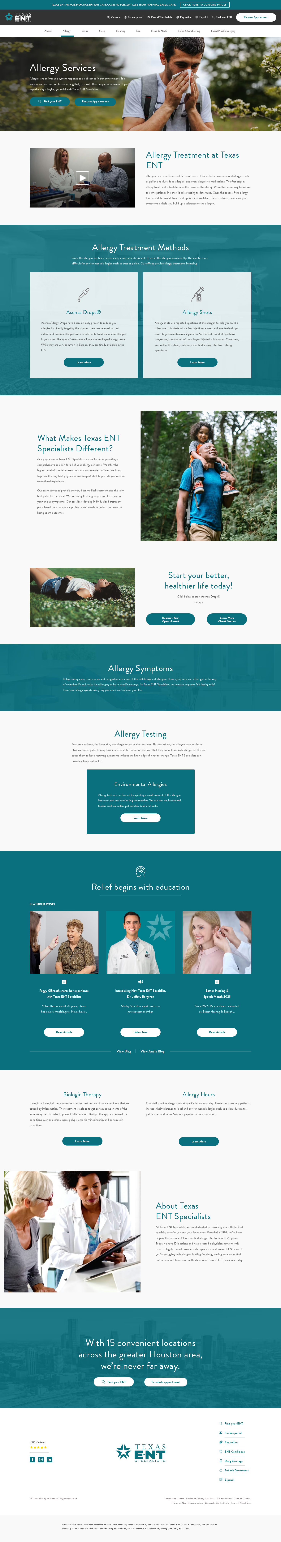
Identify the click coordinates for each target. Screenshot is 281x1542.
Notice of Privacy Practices (200, 1499)
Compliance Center (174, 1499)
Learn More (83, 362)
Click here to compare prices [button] (205, 5)
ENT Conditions (235, 1451)
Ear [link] (138, 31)
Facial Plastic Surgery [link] (223, 31)
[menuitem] (49, 31)
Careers (115, 17)
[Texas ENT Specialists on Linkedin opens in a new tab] (49, 1459)
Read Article (64, 1032)
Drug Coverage (234, 1461)
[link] (53, 1444)
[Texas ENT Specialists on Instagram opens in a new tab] (41, 1459)
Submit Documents (237, 1470)
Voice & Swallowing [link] (189, 31)
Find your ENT (224, 17)
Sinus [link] (85, 31)
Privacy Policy (224, 1499)
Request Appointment (256, 17)
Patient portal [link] (135, 17)
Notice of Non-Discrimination (187, 1503)
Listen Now (140, 1032)
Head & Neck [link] (159, 31)
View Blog (124, 1051)
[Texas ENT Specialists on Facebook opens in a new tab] (32, 1459)
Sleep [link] (102, 31)
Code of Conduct (242, 1499)
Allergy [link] (67, 31)
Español (203, 17)
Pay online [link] (185, 17)
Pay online (231, 1442)
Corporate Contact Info (217, 1503)
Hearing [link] (120, 31)
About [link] (48, 31)
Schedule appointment (166, 1382)
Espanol (229, 1479)
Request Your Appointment (170, 619)
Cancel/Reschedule (161, 17)
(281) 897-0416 (181, 1529)
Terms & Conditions (241, 1503)
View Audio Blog (152, 1051)
